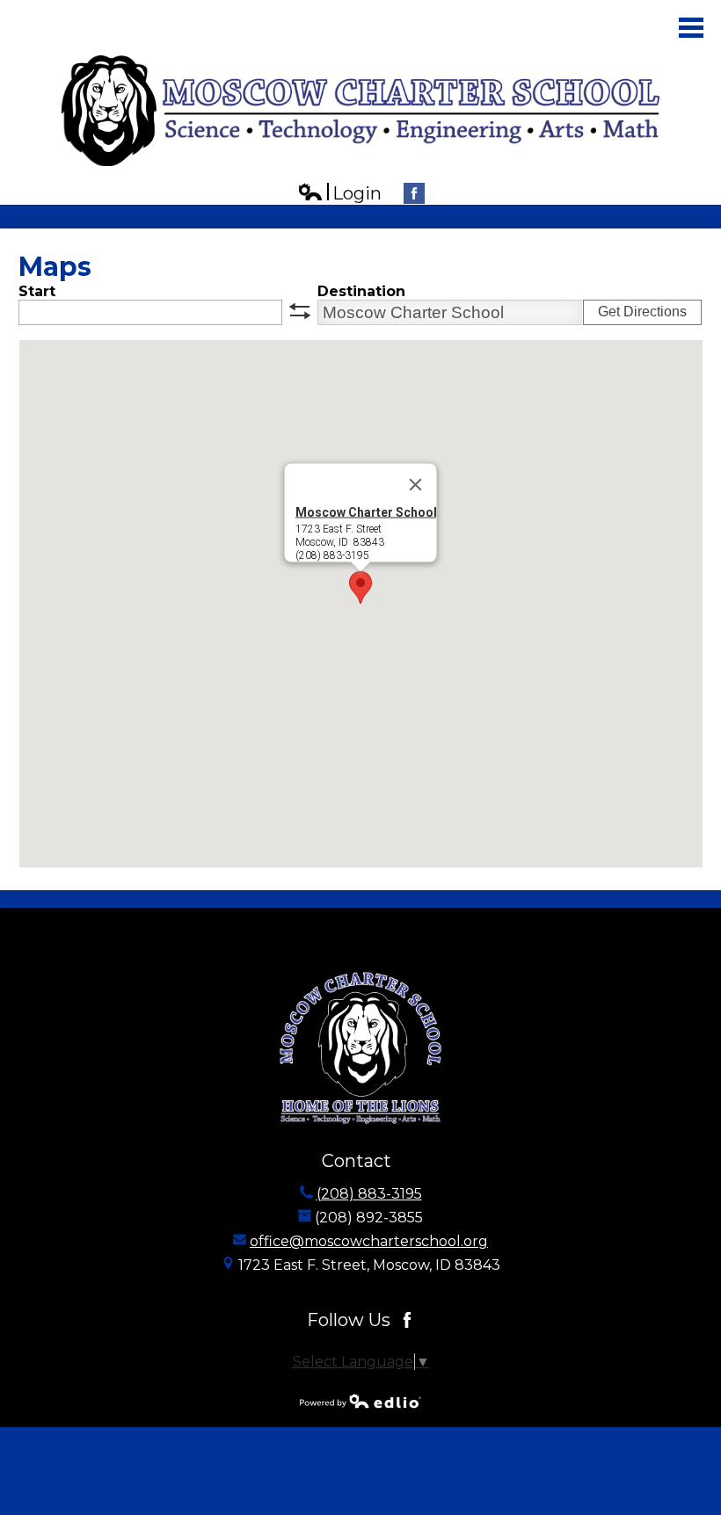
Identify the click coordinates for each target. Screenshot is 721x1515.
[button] (360, 587)
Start (36, 291)
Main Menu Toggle (691, 28)
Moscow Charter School (366, 512)
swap (300, 311)
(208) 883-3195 (369, 1193)
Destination (361, 291)
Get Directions (642, 311)
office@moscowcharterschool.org (369, 1241)
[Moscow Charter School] (361, 111)
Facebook (414, 193)
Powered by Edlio (360, 1401)
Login (339, 194)
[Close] (416, 485)
